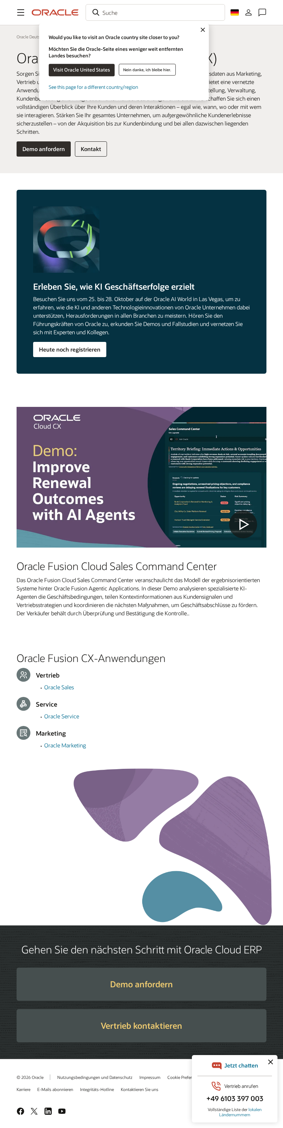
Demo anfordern (43, 148)
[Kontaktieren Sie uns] (262, 12)
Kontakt (91, 148)
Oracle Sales (59, 687)
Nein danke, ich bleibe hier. (147, 69)
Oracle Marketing (65, 745)
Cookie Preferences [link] (185, 1077)
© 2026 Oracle (30, 1077)
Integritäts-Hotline (97, 1089)
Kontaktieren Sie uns (139, 1089)
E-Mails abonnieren (55, 1089)
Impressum (149, 1077)
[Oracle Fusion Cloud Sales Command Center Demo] (141, 477)
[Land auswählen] (235, 12)
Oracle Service (61, 716)
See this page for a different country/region (93, 86)
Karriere (23, 1089)
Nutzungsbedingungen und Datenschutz (95, 1077)
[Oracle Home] (55, 12)
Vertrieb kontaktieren (141, 1025)
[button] (21, 12)
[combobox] (155, 12)
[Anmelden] (248, 12)
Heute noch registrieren (69, 349)
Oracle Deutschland (34, 36)
